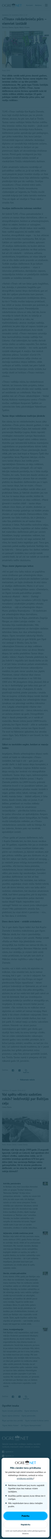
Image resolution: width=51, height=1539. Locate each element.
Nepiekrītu (25, 1524)
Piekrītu (25, 1515)
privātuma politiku (25, 1478)
